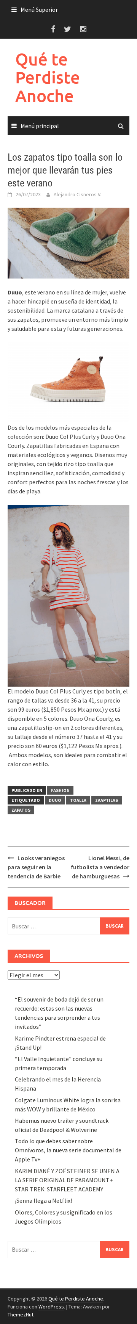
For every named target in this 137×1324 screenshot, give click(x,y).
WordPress (51, 1306)
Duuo (55, 800)
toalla (78, 800)
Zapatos (20, 810)
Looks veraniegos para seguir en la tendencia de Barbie (36, 867)
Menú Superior (39, 9)
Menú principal (40, 126)
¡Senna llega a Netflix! (43, 1200)
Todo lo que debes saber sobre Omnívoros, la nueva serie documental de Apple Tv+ (68, 1150)
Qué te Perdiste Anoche (47, 77)
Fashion (60, 790)
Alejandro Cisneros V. (77, 194)
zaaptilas (106, 800)
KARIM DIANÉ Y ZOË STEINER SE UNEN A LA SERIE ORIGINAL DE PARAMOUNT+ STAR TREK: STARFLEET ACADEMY (67, 1180)
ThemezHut (20, 1314)
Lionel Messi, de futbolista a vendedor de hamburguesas (100, 867)
